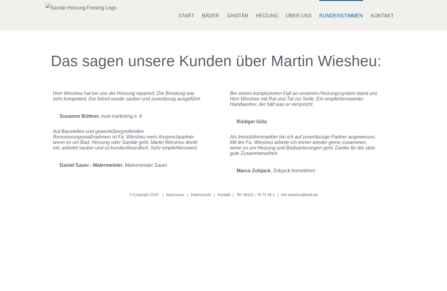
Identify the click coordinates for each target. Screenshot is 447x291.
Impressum (175, 195)
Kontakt (224, 195)
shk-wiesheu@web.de (299, 195)
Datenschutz (201, 195)
